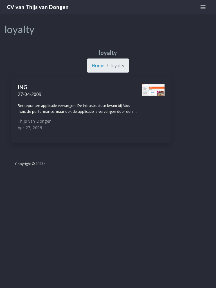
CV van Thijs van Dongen (38, 7)
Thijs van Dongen (35, 121)
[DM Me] (195, 166)
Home (98, 65)
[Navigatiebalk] (203, 7)
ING (22, 87)
